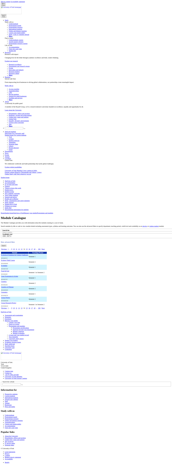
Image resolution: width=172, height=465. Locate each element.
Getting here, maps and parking (14, 440)
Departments (9, 151)
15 (27, 249)
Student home (5, 177)
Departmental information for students (17, 210)
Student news (9, 190)
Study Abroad (9, 202)
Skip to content (5, 1)
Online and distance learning (14, 420)
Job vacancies (9, 441)
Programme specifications (21, 328)
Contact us (8, 373)
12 (19, 249)
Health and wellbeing (11, 199)
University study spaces (16, 338)
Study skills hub (10, 344)
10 (14, 249)
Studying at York (10, 181)
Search (4, 245)
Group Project (5, 297)
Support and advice (11, 197)
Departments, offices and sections (15, 438)
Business (7, 77)
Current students (10, 396)
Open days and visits (11, 428)
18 (34, 249)
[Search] (24, 128)
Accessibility (9, 459)
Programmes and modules (45, 213)
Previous (4, 249)
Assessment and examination (14, 315)
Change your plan (14, 322)
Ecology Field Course (8, 260)
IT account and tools (11, 184)
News (6, 153)
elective (144, 226)
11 (16, 249)
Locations (8, 158)
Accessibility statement (18, 1)
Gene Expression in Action (9, 276)
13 (21, 249)
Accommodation (10, 183)
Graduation (8, 349)
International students (11, 398)
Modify (7, 462)
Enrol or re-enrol (14, 324)
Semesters (8, 317)
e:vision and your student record (19, 335)
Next (43, 249)
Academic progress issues (13, 342)
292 (39, 249)
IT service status (10, 443)
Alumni (7, 157)
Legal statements (10, 452)
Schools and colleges (11, 399)
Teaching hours (9, 346)
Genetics (4, 281)
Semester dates (9, 445)
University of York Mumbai (13, 376)
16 (29, 249)
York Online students (11, 195)
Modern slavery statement (13, 457)
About (7, 101)
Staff (6, 401)
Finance (7, 186)
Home (3, 213)
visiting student (154, 226)
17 (32, 249)
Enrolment (8, 319)
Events (7, 155)
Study (6, 20)
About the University (11, 436)
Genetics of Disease (7, 287)
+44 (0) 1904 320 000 (12, 375)
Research (8, 52)
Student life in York (11, 204)
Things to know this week (13, 188)
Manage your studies (30, 213)
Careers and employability (13, 424)
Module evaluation (18, 333)
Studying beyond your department (23, 330)
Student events (9, 192)
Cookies (7, 455)
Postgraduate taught (11, 417)
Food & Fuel (5, 271)
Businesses (8, 405)
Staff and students (10, 131)
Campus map (9, 371)
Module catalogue (18, 331)
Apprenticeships (10, 422)
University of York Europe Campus (16, 378)
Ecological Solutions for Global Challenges (14, 255)
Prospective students (11, 394)
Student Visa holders (11, 340)
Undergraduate (9, 415)
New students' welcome (12, 193)
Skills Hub (8, 208)
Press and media (10, 407)
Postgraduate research (11, 419)
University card (9, 347)
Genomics (4, 292)
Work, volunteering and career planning (17, 201)
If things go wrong (10, 206)
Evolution (4, 265)
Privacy (7, 454)
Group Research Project (8, 303)
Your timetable (13, 337)
